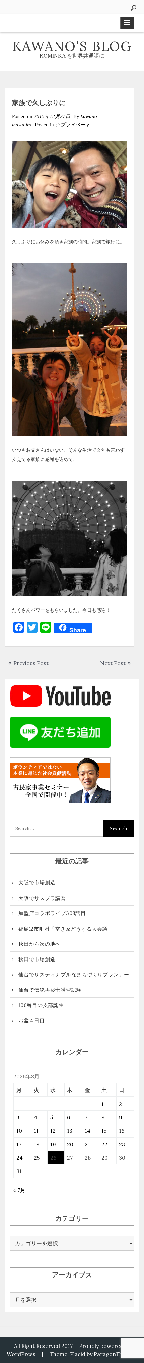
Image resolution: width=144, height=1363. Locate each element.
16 (121, 1130)
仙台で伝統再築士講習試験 (50, 990)
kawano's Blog (72, 46)
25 (37, 1157)
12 (53, 1130)
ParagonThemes (115, 1354)
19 (53, 1144)
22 (104, 1144)
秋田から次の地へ (39, 944)
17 (18, 1144)
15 (103, 1130)
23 (122, 1144)
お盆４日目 (31, 1020)
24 (19, 1157)
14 (87, 1130)
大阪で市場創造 (36, 882)
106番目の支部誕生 (41, 1005)
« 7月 (19, 1190)
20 (70, 1144)
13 (69, 1130)
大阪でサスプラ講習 (42, 898)
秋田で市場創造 (36, 959)
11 (36, 1130)
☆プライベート (72, 124)
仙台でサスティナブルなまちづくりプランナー (73, 974)
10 (19, 1130)
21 (87, 1144)
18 (36, 1144)
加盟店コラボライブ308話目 (52, 913)
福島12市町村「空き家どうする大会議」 (65, 928)
